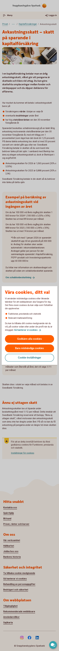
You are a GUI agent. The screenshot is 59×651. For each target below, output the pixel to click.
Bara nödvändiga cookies (29, 348)
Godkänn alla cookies (29, 339)
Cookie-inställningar (29, 357)
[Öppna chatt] (53, 645)
